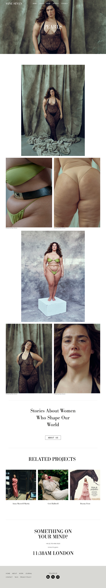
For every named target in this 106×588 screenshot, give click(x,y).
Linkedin (48, 577)
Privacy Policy (25, 577)
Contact (64, 3)
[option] (21, 487)
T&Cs (16, 577)
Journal (56, 3)
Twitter (53, 577)
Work (48, 3)
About (41, 3)
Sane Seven (14, 4)
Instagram (58, 577)
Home (35, 3)
